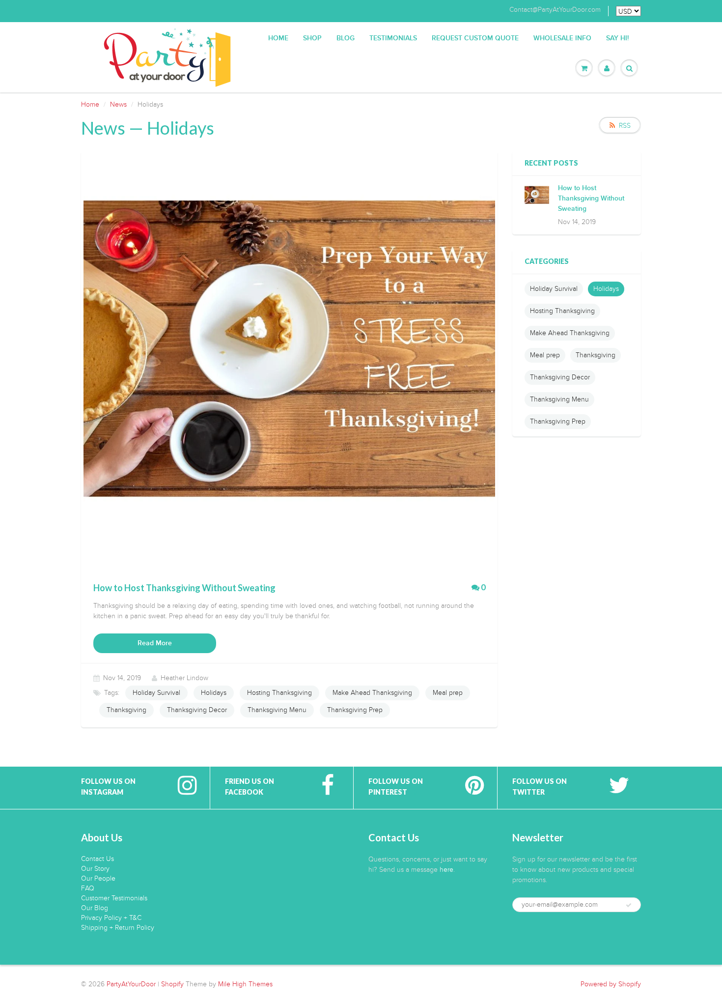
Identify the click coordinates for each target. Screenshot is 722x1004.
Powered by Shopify (611, 984)
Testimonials (393, 38)
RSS (625, 125)
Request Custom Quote (475, 38)
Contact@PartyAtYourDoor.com (555, 10)
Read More (155, 643)
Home (278, 38)
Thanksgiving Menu (277, 710)
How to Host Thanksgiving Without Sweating (591, 198)
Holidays (213, 692)
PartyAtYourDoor (131, 984)
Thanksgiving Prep (355, 710)
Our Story (95, 868)
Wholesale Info (562, 38)
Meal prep (448, 692)
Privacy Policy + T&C (111, 918)
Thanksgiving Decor (197, 710)
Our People (98, 878)
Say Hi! (617, 38)
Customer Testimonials (114, 898)
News (118, 104)
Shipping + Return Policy (117, 927)
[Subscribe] (628, 905)
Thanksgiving (126, 710)
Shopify (172, 984)
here (446, 869)
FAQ (87, 888)
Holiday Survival (156, 692)
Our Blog (94, 908)
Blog (345, 38)
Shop (312, 38)
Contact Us (97, 859)
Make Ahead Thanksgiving (372, 692)
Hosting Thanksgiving (279, 692)
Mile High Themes (245, 984)
